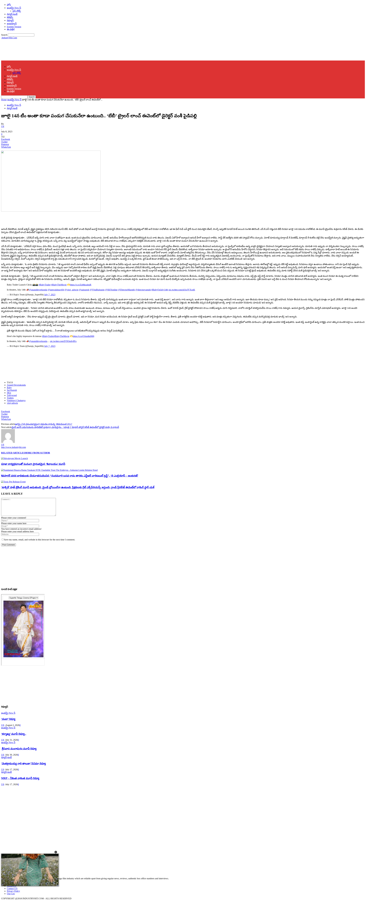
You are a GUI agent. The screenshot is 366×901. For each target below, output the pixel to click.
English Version (14, 26)
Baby (9, 387)
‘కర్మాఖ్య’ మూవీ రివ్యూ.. (13, 733)
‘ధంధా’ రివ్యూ (8, 718)
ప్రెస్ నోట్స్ (17, 11)
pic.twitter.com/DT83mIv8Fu (63, 341)
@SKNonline (111, 290)
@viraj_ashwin (71, 290)
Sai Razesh (12, 390)
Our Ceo (11, 893)
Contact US (12, 888)
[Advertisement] (53, 49)
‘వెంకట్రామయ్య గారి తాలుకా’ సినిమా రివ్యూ (23, 763)
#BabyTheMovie (59, 285)
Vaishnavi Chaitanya (16, 400)
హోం (9, 4)
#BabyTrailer (45, 285)
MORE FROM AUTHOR (37, 453)
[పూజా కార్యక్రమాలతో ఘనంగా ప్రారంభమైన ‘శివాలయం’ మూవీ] (14, 458)
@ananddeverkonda (38, 290)
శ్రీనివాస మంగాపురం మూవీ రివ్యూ (19, 748)
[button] (55, 852)
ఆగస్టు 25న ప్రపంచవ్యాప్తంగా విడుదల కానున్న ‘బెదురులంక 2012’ (43, 424)
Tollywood (12, 395)
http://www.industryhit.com (13, 447)
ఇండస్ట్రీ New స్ (14, 8)
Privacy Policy (13, 891)
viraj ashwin (12, 403)
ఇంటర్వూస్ (12, 23)
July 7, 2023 (49, 294)
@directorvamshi (143, 290)
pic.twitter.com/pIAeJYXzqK (182, 290)
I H (2, 126)
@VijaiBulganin (97, 290)
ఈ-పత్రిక (10, 29)
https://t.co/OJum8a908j (83, 336)
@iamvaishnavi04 (56, 290)
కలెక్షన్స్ (10, 17)
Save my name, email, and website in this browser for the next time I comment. (39, 539)
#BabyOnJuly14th (159, 290)
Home (4, 99)
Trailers (10, 398)
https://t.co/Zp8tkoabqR (80, 285)
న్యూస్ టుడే (12, 14)
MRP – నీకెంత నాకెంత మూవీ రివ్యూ (20, 778)
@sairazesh (84, 290)
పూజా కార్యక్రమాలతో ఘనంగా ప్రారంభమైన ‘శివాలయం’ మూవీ (33, 463)
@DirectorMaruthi (126, 290)
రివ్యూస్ (10, 20)
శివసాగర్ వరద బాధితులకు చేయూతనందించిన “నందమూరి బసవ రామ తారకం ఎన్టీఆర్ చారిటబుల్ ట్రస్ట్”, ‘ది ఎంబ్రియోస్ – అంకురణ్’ (69, 475)
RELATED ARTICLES (13, 453)
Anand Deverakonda (16, 385)
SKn (9, 392)
